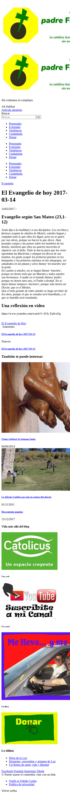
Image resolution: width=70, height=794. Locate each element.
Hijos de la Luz (18, 758)
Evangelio (7, 183)
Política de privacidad (21, 784)
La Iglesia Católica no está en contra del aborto (26, 497)
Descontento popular (12, 511)
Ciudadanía (15, 133)
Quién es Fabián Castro (23, 781)
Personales (15, 123)
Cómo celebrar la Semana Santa (18, 439)
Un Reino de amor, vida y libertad (29, 764)
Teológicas (15, 130)
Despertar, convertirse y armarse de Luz (32, 761)
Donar (12, 137)
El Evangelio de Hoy (13, 323)
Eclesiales (15, 127)
